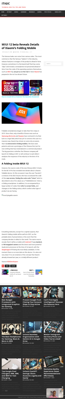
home (2, 12)
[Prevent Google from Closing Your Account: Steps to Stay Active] (32, 297)
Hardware (23, 12)
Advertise (45, 397)
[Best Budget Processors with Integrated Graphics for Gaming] (11, 297)
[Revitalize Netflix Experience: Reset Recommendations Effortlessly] (53, 366)
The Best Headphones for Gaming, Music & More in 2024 (11, 339)
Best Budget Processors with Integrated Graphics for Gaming (11, 303)
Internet (9, 12)
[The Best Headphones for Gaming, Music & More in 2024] (11, 334)
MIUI (9, 72)
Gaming (39, 12)
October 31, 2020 (8, 52)
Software (4, 15)
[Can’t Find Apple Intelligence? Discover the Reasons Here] (53, 297)
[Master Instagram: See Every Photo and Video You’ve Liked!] (53, 331)
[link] (4, 82)
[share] (25, 81)
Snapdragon (6, 250)
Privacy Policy (33, 397)
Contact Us (39, 397)
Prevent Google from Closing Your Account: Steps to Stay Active (32, 302)
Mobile (16, 12)
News (27, 52)
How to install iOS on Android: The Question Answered (15, 83)
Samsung (5, 136)
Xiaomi (36, 72)
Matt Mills (16, 52)
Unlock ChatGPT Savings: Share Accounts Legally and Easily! (32, 374)
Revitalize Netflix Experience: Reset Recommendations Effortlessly (52, 372)
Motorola (12, 136)
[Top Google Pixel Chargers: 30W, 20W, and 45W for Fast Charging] (11, 368)
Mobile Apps (58, 12)
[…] (6, 390)
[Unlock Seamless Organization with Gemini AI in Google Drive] (32, 331)
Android (28, 242)
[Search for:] (53, 63)
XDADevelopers (12, 261)
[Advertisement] (32, 29)
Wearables (32, 12)
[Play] (36, 90)
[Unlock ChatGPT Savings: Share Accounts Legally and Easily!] (32, 368)
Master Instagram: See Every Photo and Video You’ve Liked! (52, 336)
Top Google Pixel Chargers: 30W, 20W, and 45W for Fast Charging (10, 374)
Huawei (21, 136)
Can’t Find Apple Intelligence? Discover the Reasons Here (53, 302)
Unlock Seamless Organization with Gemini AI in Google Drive (31, 337)
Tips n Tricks (47, 12)
